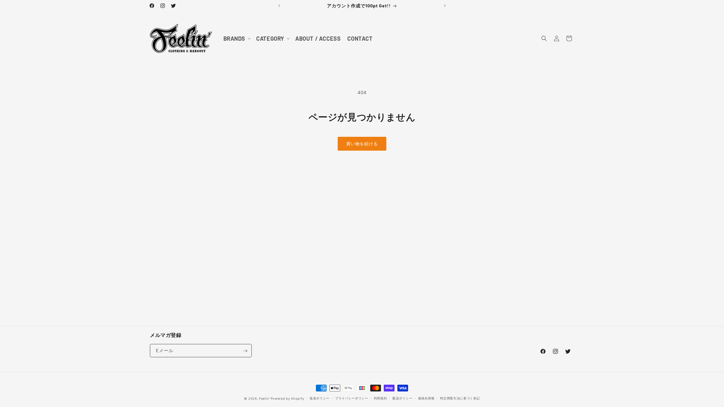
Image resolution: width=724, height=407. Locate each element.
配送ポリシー (402, 398)
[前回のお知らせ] (279, 5)
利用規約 (380, 398)
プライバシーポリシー (351, 398)
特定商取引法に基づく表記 (460, 398)
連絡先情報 (426, 398)
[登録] (245, 351)
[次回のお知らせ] (445, 5)
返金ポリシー (319, 398)
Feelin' (264, 398)
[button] (236, 38)
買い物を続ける (362, 143)
